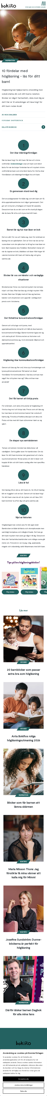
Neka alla (23, 1091)
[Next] (43, 582)
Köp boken (10, 592)
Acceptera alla (23, 1079)
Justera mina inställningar (23, 1085)
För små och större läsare (35, 7)
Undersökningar (16, 164)
